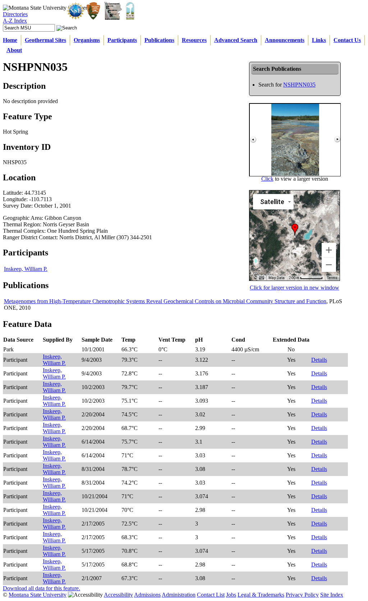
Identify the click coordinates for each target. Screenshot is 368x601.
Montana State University (37, 595)
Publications (159, 40)
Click (267, 179)
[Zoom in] (329, 250)
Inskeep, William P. (25, 269)
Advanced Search (235, 40)
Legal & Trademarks (261, 595)
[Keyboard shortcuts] (261, 278)
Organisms (87, 40)
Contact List (211, 595)
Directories (15, 14)
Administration (179, 595)
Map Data (276, 278)
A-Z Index (15, 21)
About (14, 50)
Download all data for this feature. (41, 588)
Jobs (231, 595)
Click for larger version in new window (294, 288)
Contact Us (347, 40)
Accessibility (118, 595)
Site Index (331, 595)
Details (319, 360)
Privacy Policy (302, 595)
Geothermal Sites (45, 40)
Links (319, 40)
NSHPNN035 (299, 85)
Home (10, 40)
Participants (122, 40)
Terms (332, 278)
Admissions (147, 595)
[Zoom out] (329, 265)
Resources (194, 40)
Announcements (284, 40)
